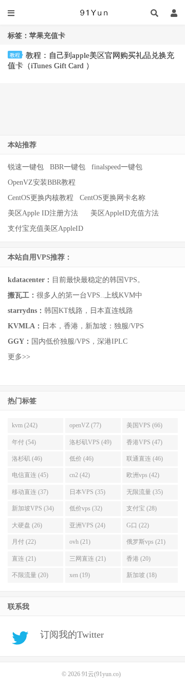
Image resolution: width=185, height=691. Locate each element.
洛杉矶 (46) (27, 458)
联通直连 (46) (144, 458)
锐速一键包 (26, 167)
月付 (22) (24, 541)
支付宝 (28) (141, 508)
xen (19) (79, 575)
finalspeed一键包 (116, 167)
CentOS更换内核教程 (40, 198)
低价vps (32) (85, 508)
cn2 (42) (79, 475)
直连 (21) (24, 558)
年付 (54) (24, 442)
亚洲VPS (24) (87, 525)
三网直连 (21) (87, 558)
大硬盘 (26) (27, 525)
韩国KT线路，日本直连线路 (70, 310)
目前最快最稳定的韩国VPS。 (76, 280)
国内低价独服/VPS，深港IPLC (67, 341)
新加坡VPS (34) (33, 508)
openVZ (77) (85, 425)
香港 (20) (138, 558)
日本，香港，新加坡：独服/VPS (76, 326)
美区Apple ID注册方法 (44, 213)
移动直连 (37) (30, 492)
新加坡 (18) (141, 575)
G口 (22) (137, 525)
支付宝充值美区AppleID (45, 228)
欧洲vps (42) (142, 475)
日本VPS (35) (87, 492)
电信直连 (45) (30, 475)
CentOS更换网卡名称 (112, 198)
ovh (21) (79, 541)
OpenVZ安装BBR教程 (42, 182)
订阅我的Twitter (68, 634)
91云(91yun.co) (92, 13)
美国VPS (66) (144, 425)
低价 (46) (81, 458)
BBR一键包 (67, 167)
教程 (15, 55)
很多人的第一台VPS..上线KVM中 (75, 295)
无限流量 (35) (144, 492)
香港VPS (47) (144, 442)
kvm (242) (25, 425)
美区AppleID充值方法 (124, 213)
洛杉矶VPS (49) (90, 442)
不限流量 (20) (30, 575)
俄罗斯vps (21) (145, 541)
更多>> (19, 357)
